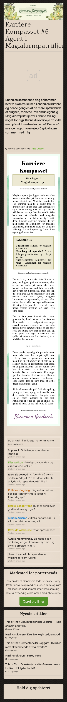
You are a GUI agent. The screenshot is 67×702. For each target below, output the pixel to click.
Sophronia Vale (17, 450)
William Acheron (17, 518)
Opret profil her (33, 601)
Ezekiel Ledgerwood (20, 505)
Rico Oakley (38, 148)
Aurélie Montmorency (20, 538)
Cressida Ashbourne (20, 530)
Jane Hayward (17, 554)
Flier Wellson (15, 462)
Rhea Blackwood (18, 474)
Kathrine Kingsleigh (19, 490)
